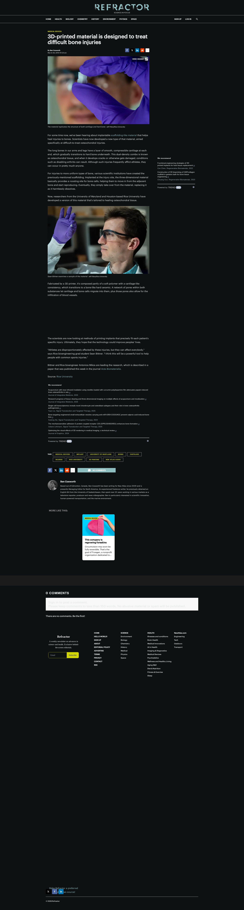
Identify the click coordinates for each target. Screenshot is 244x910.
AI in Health (152, 647)
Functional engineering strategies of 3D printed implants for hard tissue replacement (175, 164)
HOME (48, 19)
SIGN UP (177, 19)
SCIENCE (124, 633)
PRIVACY (98, 658)
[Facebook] (127, 50)
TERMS (97, 654)
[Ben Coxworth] (53, 485)
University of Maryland (100, 454)
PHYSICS (123, 19)
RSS (95, 665)
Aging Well (152, 665)
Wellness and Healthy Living (159, 661)
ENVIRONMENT (109, 19)
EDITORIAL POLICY (102, 647)
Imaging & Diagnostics (157, 651)
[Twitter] (132, 50)
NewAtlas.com (180, 633)
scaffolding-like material (124, 135)
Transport (178, 647)
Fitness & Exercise (155, 672)
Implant (80, 454)
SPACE (134, 19)
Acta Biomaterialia (111, 368)
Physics (124, 654)
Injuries (59, 459)
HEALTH (58, 19)
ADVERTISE (99, 651)
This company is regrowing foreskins (96, 541)
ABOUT (97, 643)
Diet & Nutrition (154, 668)
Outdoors (178, 643)
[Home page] (122, 8)
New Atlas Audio (113, 459)
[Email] (147, 50)
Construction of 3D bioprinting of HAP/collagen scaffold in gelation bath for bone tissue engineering (176, 174)
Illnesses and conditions (157, 636)
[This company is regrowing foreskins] (98, 525)
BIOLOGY (70, 19)
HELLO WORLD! (100, 636)
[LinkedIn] (137, 50)
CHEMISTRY (82, 19)
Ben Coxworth (68, 481)
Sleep (149, 676)
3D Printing (94, 459)
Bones (120, 454)
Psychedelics (153, 658)
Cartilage (134, 454)
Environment (126, 636)
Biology (124, 640)
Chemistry (125, 643)
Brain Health (152, 640)
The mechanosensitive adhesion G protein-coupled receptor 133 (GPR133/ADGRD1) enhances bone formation (93, 424)
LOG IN (188, 19)
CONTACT (98, 661)
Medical (124, 651)
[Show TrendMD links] (148, 441)
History (124, 647)
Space (123, 658)
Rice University (65, 376)
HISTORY (95, 19)
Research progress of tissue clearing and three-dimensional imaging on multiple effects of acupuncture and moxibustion (96, 399)
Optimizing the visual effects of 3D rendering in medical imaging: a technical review (81, 430)
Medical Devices (55, 31)
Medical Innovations (156, 643)
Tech (176, 640)
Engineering (179, 636)
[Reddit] (142, 50)
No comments (99, 470)
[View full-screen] (146, 59)
